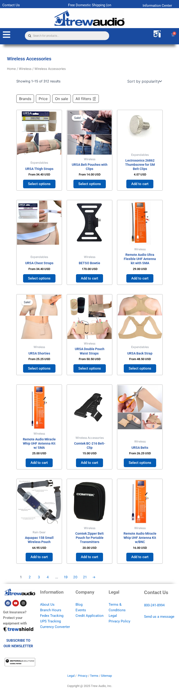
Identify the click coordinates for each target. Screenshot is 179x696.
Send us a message (159, 617)
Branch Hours (50, 610)
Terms (94, 675)
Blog (79, 604)
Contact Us (11, 5)
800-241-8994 (154, 605)
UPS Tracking (50, 621)
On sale (61, 98)
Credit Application (89, 616)
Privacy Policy (119, 621)
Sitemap (106, 675)
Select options (39, 184)
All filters (83, 98)
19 (66, 577)
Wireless (25, 69)
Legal (113, 616)
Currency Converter (55, 627)
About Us (47, 604)
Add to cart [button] (139, 184)
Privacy (82, 675)
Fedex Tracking (51, 616)
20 (75, 577)
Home (11, 69)
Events (81, 610)
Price (43, 98)
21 (85, 577)
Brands (25, 98)
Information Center (157, 5)
